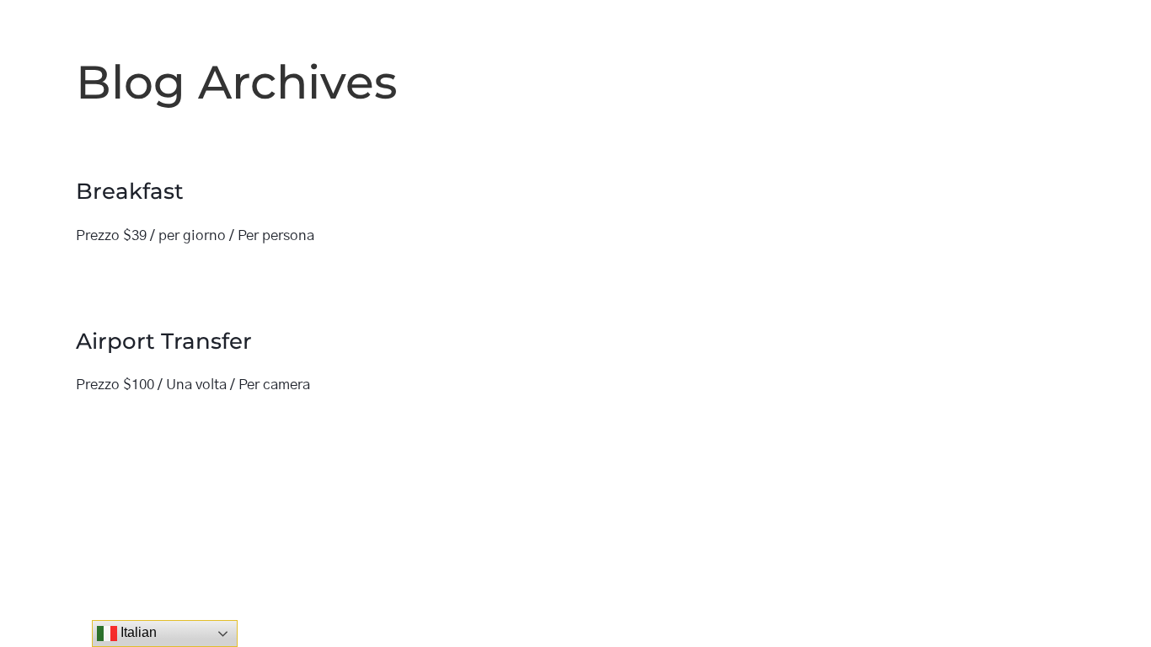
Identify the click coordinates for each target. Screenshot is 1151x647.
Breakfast (130, 191)
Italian (137, 632)
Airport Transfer (164, 341)
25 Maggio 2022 (133, 275)
